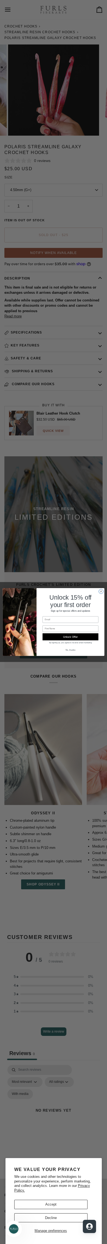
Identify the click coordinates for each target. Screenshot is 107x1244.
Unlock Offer (70, 636)
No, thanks (70, 650)
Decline (51, 1218)
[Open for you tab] (89, 1226)
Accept (51, 1204)
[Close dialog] (101, 591)
